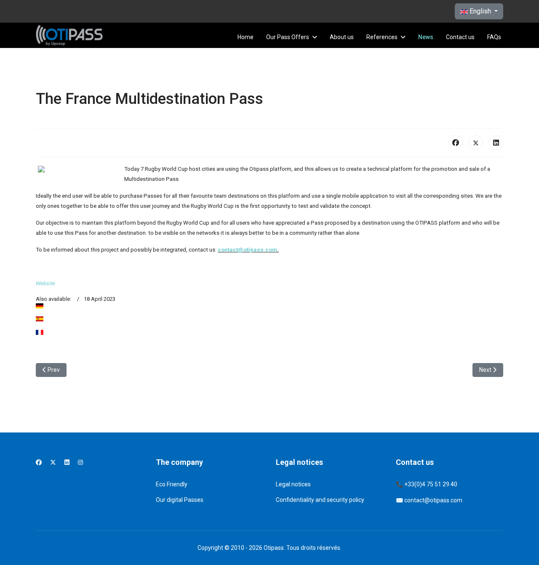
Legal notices (293, 484)
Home (245, 37)
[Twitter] (53, 462)
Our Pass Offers (287, 37)
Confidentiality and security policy (320, 499)
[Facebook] (455, 142)
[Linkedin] (66, 462)
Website (45, 283)
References (382, 37)
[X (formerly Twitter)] (476, 142)
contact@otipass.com (247, 250)
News (425, 37)
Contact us (460, 37)
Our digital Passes (179, 499)
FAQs (494, 37)
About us (342, 37)
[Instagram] (80, 462)
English (480, 11)
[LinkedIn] (496, 142)
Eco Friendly (171, 484)
